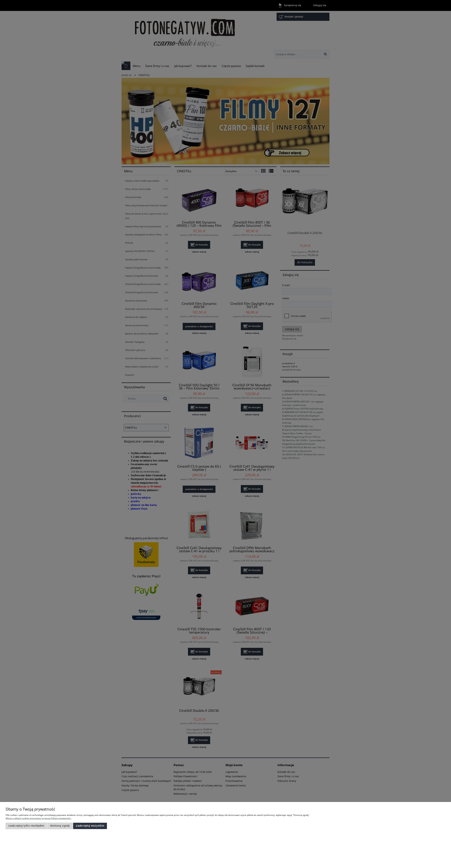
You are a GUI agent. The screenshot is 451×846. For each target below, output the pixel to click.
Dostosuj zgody (60, 825)
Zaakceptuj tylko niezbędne (26, 825)
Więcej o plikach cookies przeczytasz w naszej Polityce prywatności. (38, 818)
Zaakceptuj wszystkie (90, 825)
